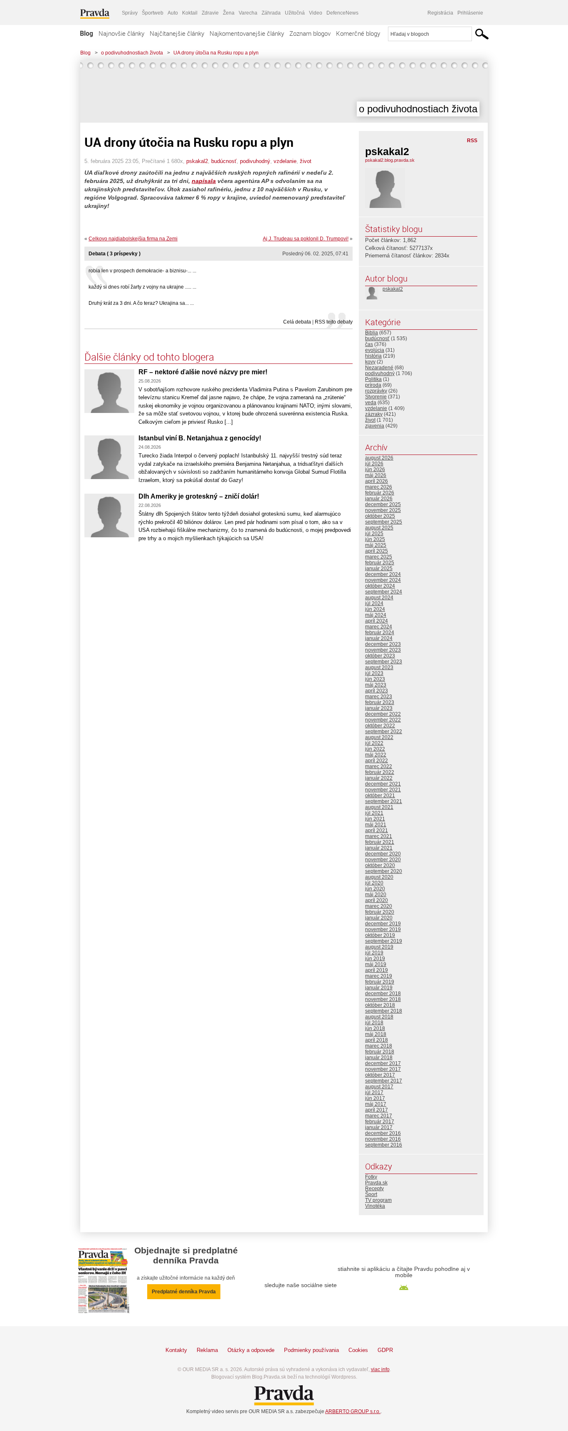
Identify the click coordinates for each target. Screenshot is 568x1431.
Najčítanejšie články (177, 33)
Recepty (374, 1188)
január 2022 (379, 778)
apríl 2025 (376, 551)
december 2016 (383, 1133)
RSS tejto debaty (334, 322)
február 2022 (379, 772)
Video (315, 13)
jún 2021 (375, 819)
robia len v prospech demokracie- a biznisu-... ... (142, 271)
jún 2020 (375, 889)
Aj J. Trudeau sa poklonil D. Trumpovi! (305, 239)
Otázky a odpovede (250, 1350)
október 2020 (380, 865)
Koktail (190, 13)
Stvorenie (376, 397)
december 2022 (383, 714)
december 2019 (383, 924)
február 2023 (379, 702)
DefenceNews (342, 13)
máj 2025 (375, 545)
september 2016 (383, 1145)
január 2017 (379, 1127)
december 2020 (383, 854)
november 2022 (383, 720)
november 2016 (383, 1139)
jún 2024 (375, 609)
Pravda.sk (376, 1183)
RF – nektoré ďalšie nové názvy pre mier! (202, 372)
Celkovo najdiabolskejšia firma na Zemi (133, 239)
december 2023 (383, 644)
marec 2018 (378, 1046)
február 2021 (379, 842)
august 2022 (379, 737)
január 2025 (379, 568)
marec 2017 (378, 1116)
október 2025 (380, 516)
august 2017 (379, 1087)
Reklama (207, 1350)
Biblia (371, 333)
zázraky (374, 414)
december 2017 (383, 1063)
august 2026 (379, 458)
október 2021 (380, 795)
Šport (371, 1194)
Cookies (358, 1350)
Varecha (248, 13)
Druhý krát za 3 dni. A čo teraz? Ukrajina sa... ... (141, 303)
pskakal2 (197, 161)
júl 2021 (374, 813)
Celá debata (297, 322)
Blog (86, 33)
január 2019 (379, 988)
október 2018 (380, 1005)
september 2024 (383, 592)
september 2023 (383, 662)
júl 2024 (374, 603)
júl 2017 (374, 1092)
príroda (373, 385)
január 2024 (379, 638)
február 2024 (379, 632)
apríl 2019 (376, 970)
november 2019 (383, 929)
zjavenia (374, 426)
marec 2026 (378, 487)
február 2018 (379, 1052)
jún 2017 (375, 1098)
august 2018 (379, 1017)
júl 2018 (374, 1023)
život (305, 161)
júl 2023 (374, 673)
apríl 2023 (376, 691)
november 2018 (383, 999)
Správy (130, 13)
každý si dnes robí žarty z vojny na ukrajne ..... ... (142, 287)
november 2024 (383, 580)
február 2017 (379, 1122)
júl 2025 (374, 533)
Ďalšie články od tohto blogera (149, 356)
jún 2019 (375, 958)
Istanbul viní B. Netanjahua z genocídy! (199, 438)
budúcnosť (224, 161)
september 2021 (383, 801)
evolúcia (374, 350)
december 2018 (383, 993)
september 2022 (383, 731)
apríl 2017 (376, 1110)
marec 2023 (378, 696)
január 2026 (379, 499)
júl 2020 (374, 883)
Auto (173, 13)
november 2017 (383, 1069)
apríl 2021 (376, 830)
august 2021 (379, 807)
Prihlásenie (470, 13)
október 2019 (380, 935)
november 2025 (383, 510)
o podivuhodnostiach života (132, 53)
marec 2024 (378, 627)
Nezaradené (379, 368)
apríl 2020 (376, 900)
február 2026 (379, 493)
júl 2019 (374, 953)
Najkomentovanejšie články (247, 33)
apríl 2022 (376, 761)
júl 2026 (374, 464)
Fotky (371, 1177)
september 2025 (383, 522)
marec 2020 (378, 906)
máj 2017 (375, 1104)
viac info (380, 1369)
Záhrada (271, 13)
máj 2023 (375, 685)
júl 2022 (374, 743)
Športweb (152, 13)
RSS (472, 140)
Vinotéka (375, 1206)
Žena (229, 13)
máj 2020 (375, 894)
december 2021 (383, 784)
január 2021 (379, 848)
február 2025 (379, 563)
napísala (204, 181)
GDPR (385, 1350)
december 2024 (383, 574)
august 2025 (379, 528)
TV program (378, 1200)
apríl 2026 (376, 481)
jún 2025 (375, 539)
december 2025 (383, 504)
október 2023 (380, 656)
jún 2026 (375, 469)
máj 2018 (375, 1034)
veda (370, 402)
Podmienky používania (311, 1350)
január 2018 (379, 1057)
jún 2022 (375, 749)
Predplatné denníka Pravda (184, 1292)
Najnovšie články (121, 33)
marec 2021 (378, 836)
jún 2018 (375, 1028)
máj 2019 (375, 964)
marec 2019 (378, 976)
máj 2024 (375, 615)
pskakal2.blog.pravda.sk (390, 160)
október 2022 (380, 726)
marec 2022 (378, 766)
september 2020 (383, 871)
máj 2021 (375, 825)
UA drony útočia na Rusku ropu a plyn (216, 53)
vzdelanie (285, 161)
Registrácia (440, 13)
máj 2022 (375, 755)
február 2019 (379, 982)
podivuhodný (255, 161)
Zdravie (210, 13)
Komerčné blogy (358, 33)
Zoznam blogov (310, 33)
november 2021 (383, 790)
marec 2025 (378, 557)
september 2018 (383, 1011)
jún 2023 (375, 679)
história (373, 356)
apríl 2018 (376, 1040)
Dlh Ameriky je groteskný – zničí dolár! (198, 496)
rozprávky (376, 391)
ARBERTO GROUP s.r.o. (352, 1411)
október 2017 (380, 1075)
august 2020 (379, 877)
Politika (373, 379)
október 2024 (380, 586)
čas (369, 344)
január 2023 (379, 708)
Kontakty (176, 1350)
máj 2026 (375, 475)
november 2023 (383, 650)
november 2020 (383, 860)
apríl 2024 (376, 621)
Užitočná (295, 13)
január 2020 (379, 918)
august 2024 (379, 598)
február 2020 (379, 912)
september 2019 (383, 941)
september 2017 (383, 1081)
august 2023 (379, 667)
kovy (370, 362)
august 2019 (379, 947)
